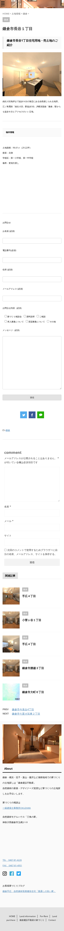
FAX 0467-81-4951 (12, 865)
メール (8, 521)
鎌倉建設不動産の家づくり (32, 920)
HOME (12, 916)
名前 (7, 506)
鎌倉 (8, 430)
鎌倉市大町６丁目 (33, 692)
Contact (52, 920)
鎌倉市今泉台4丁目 (23, 709)
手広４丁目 (29, 596)
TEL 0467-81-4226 (12, 860)
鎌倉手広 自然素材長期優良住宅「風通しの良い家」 (29, 891)
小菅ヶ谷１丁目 (31, 620)
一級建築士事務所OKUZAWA (17, 807)
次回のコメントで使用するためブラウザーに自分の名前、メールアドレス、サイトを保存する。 (31, 552)
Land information (27, 916)
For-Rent (44, 916)
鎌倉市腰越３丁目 (33, 668)
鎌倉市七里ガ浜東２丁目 (26, 713)
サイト (7, 535)
